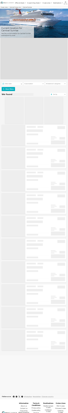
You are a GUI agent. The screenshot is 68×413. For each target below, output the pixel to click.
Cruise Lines (46, 3)
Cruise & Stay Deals (33, 3)
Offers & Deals (19, 3)
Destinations (57, 3)
